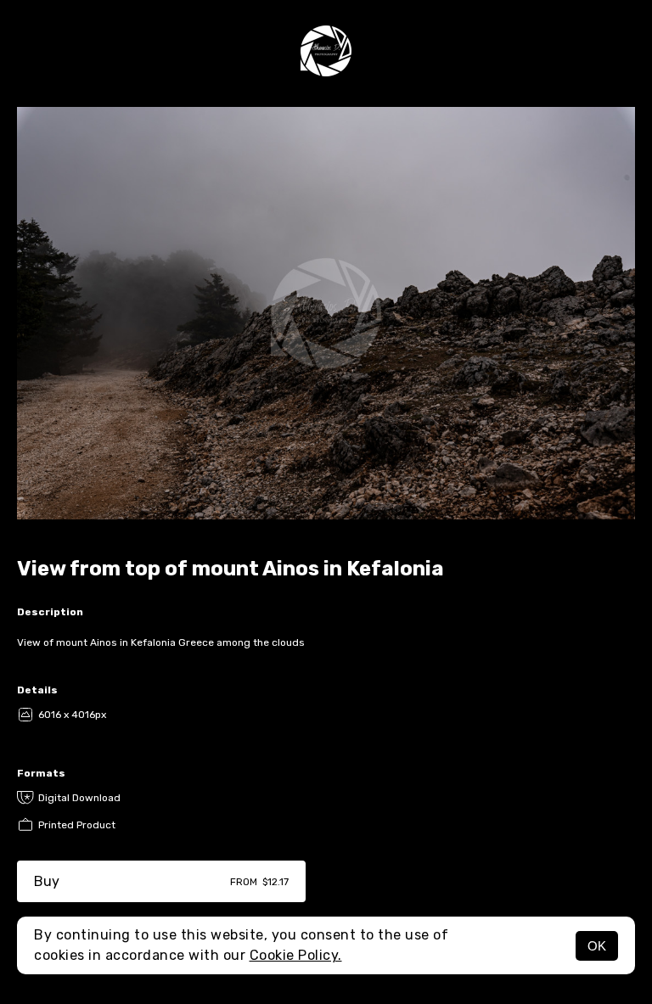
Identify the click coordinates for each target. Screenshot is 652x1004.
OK (596, 946)
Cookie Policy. (296, 955)
